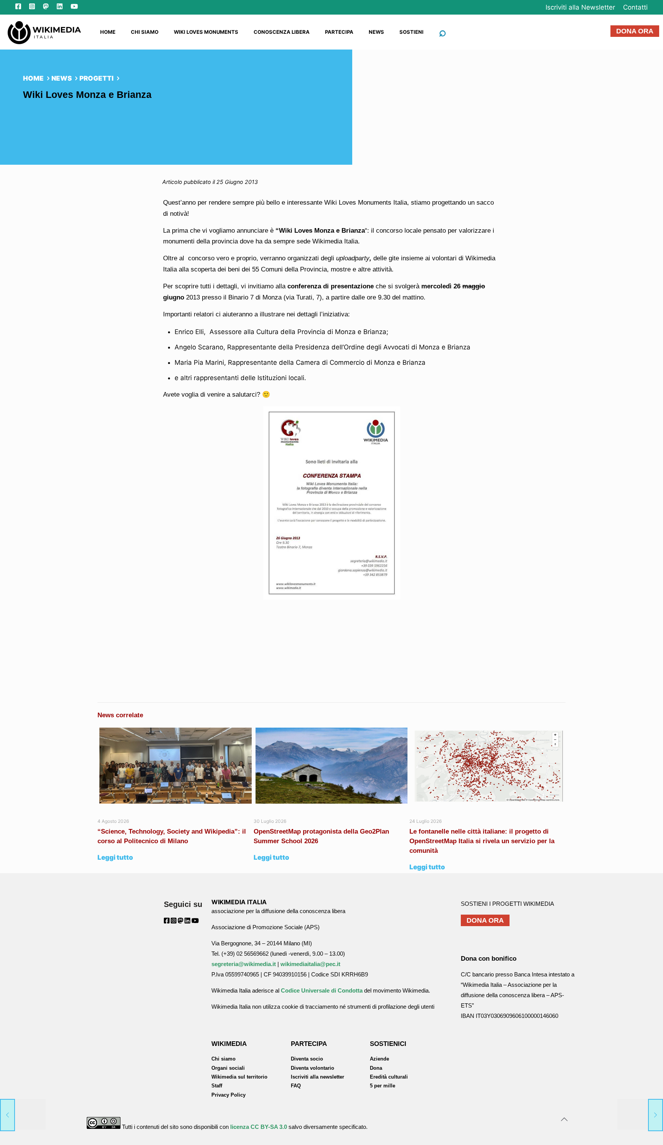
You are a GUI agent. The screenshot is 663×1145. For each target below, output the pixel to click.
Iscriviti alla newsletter (317, 1077)
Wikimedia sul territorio (239, 1077)
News (61, 78)
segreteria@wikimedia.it (243, 964)
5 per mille (382, 1086)
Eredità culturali (389, 1077)
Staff (216, 1086)
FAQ (296, 1086)
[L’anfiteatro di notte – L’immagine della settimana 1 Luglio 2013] (640, 1114)
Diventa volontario (312, 1068)
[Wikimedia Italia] (44, 32)
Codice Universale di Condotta (322, 990)
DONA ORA (634, 31)
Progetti (96, 78)
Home (33, 78)
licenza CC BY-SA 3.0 (258, 1126)
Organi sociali (228, 1068)
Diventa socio (307, 1059)
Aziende (379, 1059)
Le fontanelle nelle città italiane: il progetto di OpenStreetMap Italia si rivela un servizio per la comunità (481, 841)
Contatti (635, 7)
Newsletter (580, 7)
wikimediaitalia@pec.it (310, 964)
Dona (376, 1068)
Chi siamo (223, 1059)
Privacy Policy (228, 1095)
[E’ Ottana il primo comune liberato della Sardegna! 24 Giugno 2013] (23, 1114)
